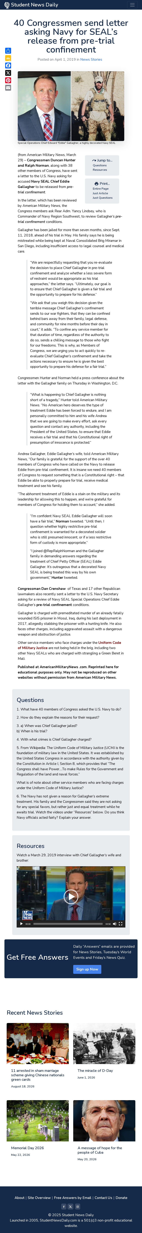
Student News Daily (34, 4)
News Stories (91, 59)
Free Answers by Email (72, 1197)
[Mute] (114, 924)
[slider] (68, 924)
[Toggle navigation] (132, 5)
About (19, 1197)
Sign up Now (87, 969)
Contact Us (103, 1197)
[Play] (21, 924)
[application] (71, 897)
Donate (121, 1197)
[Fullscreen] (120, 924)
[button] (71, 896)
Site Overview (39, 1197)
